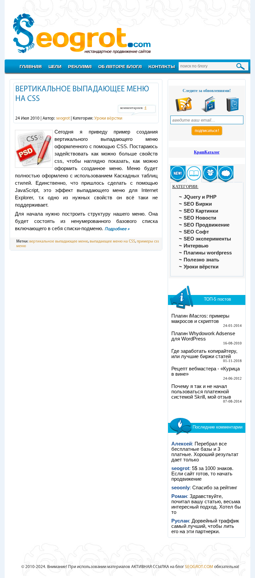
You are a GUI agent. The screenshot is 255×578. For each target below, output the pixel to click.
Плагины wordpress (208, 252)
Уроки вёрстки (108, 118)
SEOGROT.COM (199, 567)
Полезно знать (201, 259)
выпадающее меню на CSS (112, 241)
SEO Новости (200, 218)
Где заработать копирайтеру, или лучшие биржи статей (204, 353)
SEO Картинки (201, 211)
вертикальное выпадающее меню (58, 241)
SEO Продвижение (206, 225)
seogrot (63, 118)
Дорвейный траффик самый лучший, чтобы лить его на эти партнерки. (205, 526)
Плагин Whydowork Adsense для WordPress (203, 336)
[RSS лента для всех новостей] (183, 111)
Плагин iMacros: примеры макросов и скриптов (200, 318)
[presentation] (178, 174)
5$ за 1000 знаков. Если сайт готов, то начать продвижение (202, 474)
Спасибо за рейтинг (214, 487)
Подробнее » (117, 229)
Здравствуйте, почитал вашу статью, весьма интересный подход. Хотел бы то (206, 504)
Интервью (196, 245)
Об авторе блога (120, 66)
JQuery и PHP (200, 197)
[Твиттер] (232, 111)
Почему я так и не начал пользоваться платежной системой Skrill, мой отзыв (201, 392)
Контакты (161, 66)
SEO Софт (196, 232)
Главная (31, 66)
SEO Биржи (198, 204)
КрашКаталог (206, 152)
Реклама (80, 66)
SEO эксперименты (207, 238)
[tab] (178, 174)
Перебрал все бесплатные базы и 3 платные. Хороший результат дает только (204, 451)
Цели (54, 66)
